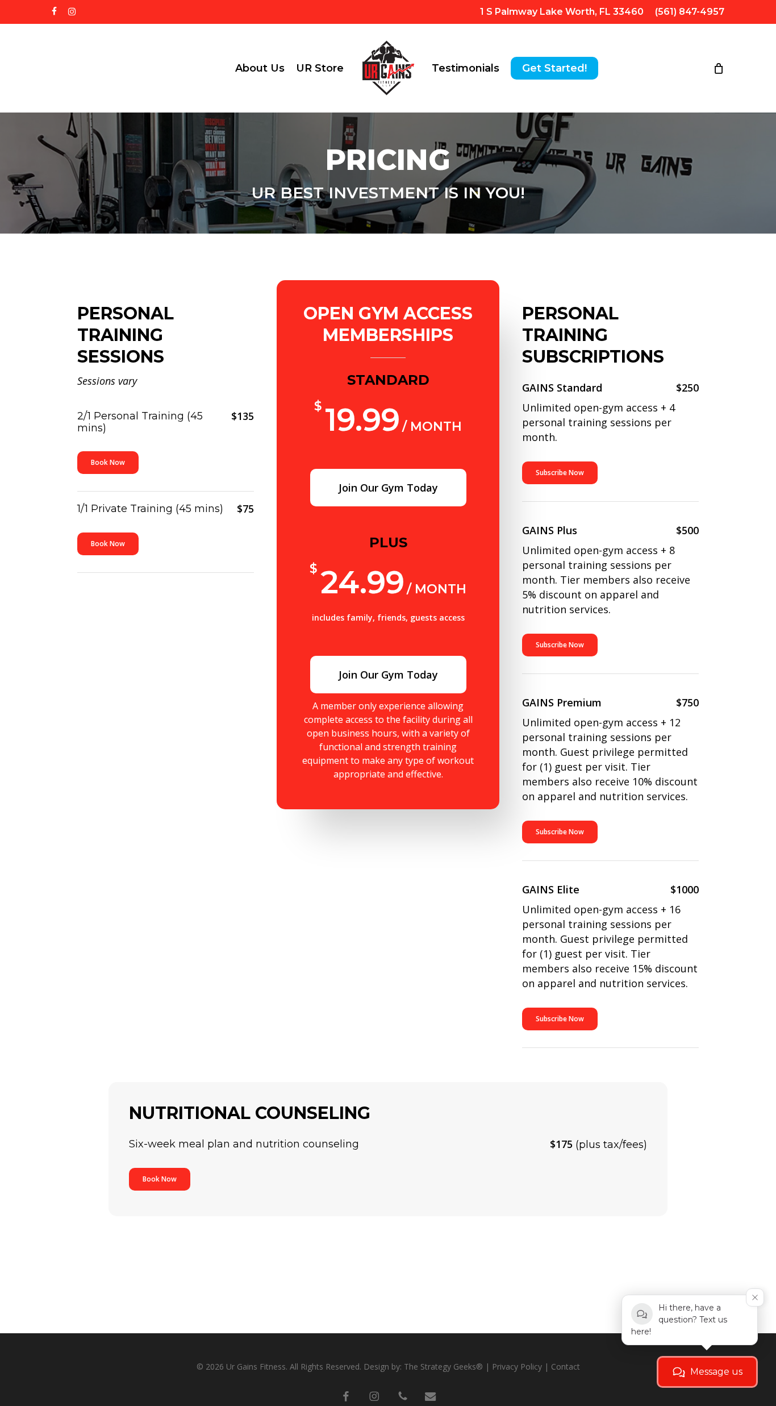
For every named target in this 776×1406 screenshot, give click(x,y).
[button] (108, 462)
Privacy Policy (517, 1366)
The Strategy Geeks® (443, 1366)
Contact (565, 1366)
